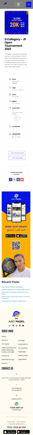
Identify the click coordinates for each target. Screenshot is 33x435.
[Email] (22, 179)
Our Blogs (21, 340)
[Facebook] (13, 325)
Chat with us (16, 407)
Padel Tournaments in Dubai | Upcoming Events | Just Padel (9, 350)
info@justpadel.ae (16, 399)
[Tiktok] (16, 325)
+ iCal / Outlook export (17, 158)
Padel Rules (22, 352)
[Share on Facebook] (10, 179)
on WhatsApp (16, 410)
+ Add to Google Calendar (17, 153)
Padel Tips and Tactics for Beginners (12, 287)
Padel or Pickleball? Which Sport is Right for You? (16, 289)
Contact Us (5, 356)
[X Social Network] (14, 179)
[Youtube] (23, 325)
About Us (5, 340)
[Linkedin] (18, 179)
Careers (4, 363)
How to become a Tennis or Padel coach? (14, 301)
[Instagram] (9, 325)
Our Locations (22, 348)
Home (4, 336)
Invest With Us (23, 344)
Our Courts (5, 344)
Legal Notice (22, 359)
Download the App (8, 359)
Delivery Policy (23, 356)
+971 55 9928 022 (17, 388)
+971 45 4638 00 (16, 390)
